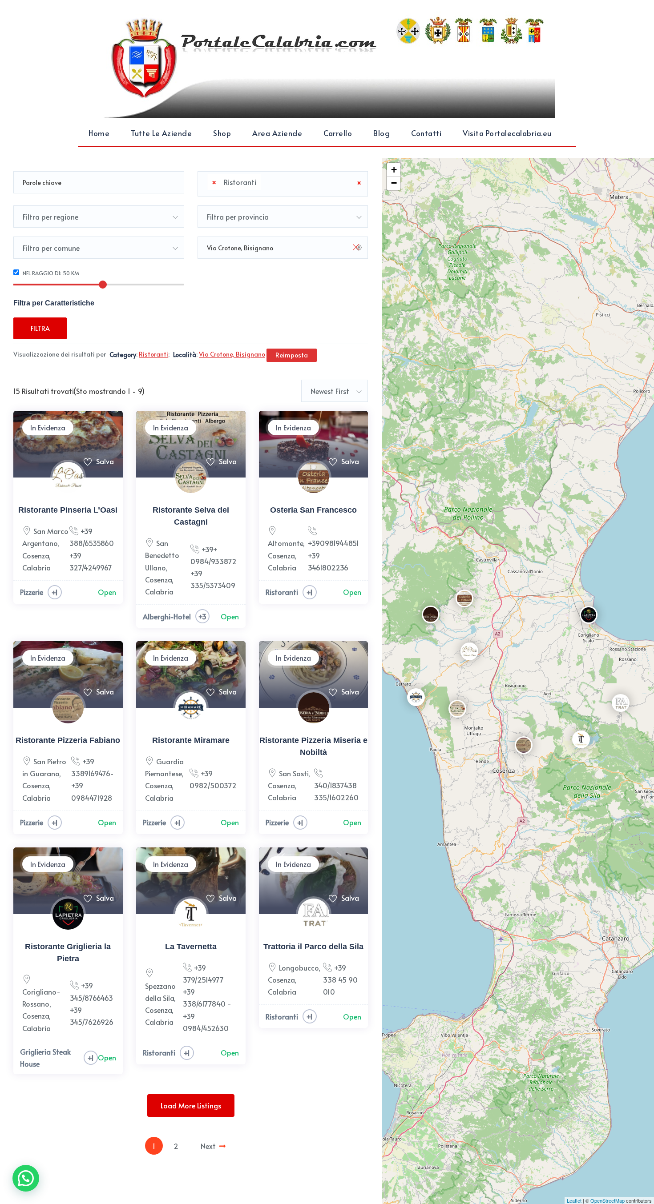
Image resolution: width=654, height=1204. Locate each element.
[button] (25, 1178)
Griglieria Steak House (45, 1057)
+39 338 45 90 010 (340, 979)
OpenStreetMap (607, 1200)
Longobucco (299, 967)
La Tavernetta (191, 946)
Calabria (36, 567)
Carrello (337, 133)
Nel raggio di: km (50, 273)
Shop (222, 133)
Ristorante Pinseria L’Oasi (67, 510)
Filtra (40, 328)
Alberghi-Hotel (167, 616)
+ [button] (394, 169)
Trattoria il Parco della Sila (313, 946)
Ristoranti (282, 592)
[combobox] (283, 184)
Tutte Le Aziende (161, 133)
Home (99, 133)
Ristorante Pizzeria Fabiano (68, 740)
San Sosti (293, 773)
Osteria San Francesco (313, 510)
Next (208, 1146)
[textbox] (266, 182)
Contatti (426, 133)
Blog (381, 133)
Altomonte (285, 543)
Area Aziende (277, 133)
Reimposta (291, 355)
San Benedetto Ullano (162, 555)
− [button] (394, 183)
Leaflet (574, 1200)
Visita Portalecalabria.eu (507, 133)
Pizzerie (31, 592)
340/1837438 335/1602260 (336, 791)
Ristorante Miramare (191, 740)
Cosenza (35, 555)
